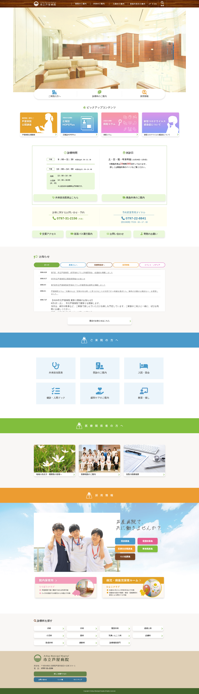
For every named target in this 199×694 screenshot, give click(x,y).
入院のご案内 (118, 3)
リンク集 (60, 679)
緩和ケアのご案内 (100, 397)
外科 (82, 628)
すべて (46, 265)
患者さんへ (73, 265)
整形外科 (115, 628)
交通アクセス (48, 234)
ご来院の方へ (54, 96)
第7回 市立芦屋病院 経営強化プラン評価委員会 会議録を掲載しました (82, 273)
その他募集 (125, 556)
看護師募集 (147, 541)
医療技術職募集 (125, 549)
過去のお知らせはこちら (99, 321)
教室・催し (144, 397)
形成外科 (49, 643)
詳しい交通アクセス (60, 674)
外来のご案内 (99, 3)
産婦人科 (148, 628)
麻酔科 (82, 643)
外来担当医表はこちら (66, 197)
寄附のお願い (150, 234)
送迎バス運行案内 (82, 234)
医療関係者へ (99, 265)
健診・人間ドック (56, 397)
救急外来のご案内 (137, 3)
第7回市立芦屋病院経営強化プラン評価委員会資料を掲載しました (78, 285)
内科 (49, 628)
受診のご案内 (100, 372)
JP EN (152, 3)
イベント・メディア (152, 265)
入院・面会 (144, 372)
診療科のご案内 (99, 96)
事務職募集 (147, 549)
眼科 (82, 635)
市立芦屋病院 (45, 3)
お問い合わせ (116, 234)
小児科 (49, 635)
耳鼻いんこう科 (115, 635)
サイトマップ (78, 679)
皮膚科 (148, 635)
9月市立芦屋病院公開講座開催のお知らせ (68, 279)
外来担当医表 (56, 372)
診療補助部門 (115, 643)
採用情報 (144, 96)
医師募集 (125, 541)
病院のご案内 (80, 3)
